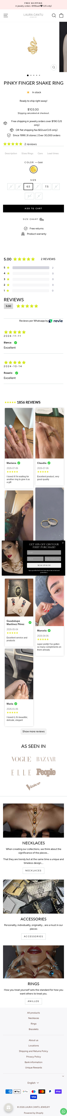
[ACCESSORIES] (33, 897)
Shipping (22, 113)
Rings (33, 1023)
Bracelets (33, 1029)
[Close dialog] (62, 542)
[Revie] (55, 321)
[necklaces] (33, 820)
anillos (33, 1001)
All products (33, 1012)
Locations (33, 1045)
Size (33, 180)
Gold (33, 169)
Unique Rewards (33, 1067)
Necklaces (33, 1018)
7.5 (46, 186)
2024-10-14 (13, 366)
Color (33, 162)
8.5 (29, 196)
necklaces (33, 870)
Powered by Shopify (33, 1113)
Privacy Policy (33, 1056)
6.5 (28, 186)
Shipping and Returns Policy (33, 1051)
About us (33, 1040)
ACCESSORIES (33, 936)
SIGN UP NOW (44, 565)
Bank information (33, 1062)
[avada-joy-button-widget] (8, 1107)
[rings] (33, 962)
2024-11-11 (12, 335)
